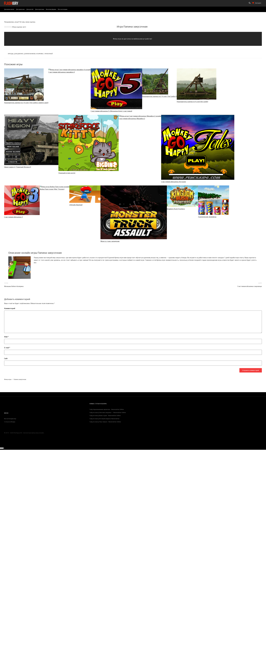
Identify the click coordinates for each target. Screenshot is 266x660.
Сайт (6, 358)
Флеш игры (7, 379)
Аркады (10, 53)
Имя (6, 337)
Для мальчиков (9, 9)
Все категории (62, 9)
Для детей (29, 9)
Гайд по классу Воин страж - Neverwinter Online (105, 415)
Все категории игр (10, 418)
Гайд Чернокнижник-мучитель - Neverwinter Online (106, 409)
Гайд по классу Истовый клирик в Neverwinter (104, 418)
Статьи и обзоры (9, 422)
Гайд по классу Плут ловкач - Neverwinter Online (105, 422)
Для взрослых (39, 9)
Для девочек (20, 9)
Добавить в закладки (213, 448)
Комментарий (9, 308)
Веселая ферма (51, 9)
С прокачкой (48, 53)
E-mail (7, 348)
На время (39, 53)
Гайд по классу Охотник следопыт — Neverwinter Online (107, 412)
